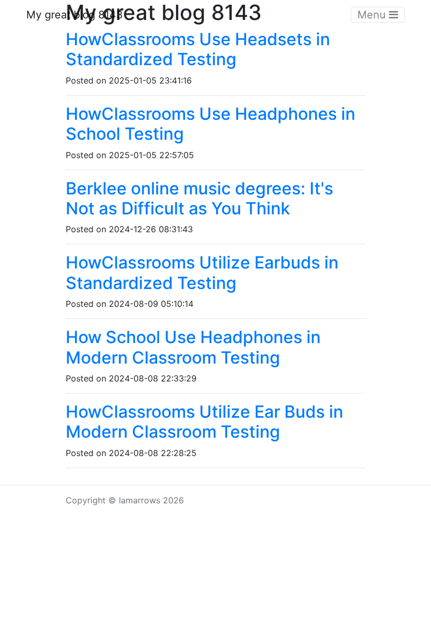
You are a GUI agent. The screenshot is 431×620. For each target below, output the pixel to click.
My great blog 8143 (74, 14)
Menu (373, 14)
